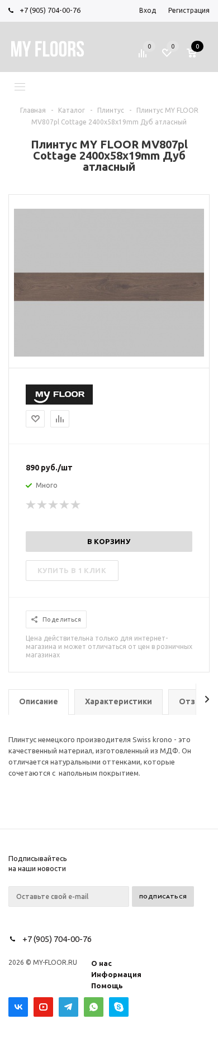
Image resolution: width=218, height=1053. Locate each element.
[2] (42, 505)
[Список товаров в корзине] (199, 57)
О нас (101, 963)
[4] (64, 505)
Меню (46, 85)
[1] (31, 505)
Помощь (107, 985)
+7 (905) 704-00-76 (50, 10)
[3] (53, 505)
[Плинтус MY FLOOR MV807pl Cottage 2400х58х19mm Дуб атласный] (109, 354)
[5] (76, 505)
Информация (116, 974)
